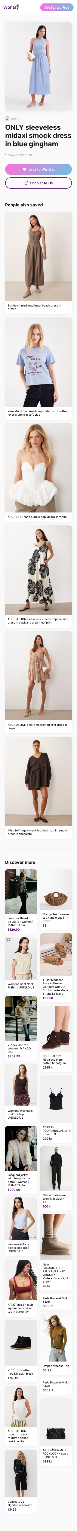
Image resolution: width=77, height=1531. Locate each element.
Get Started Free (56, 7)
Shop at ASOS (41, 183)
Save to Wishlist (41, 169)
